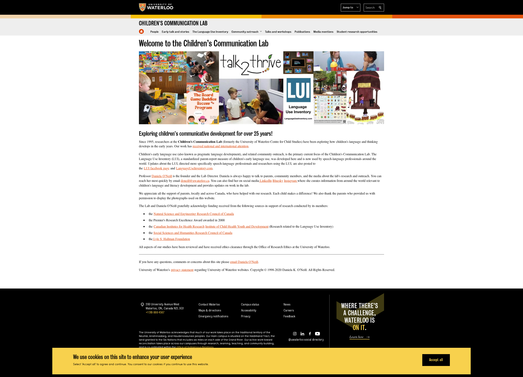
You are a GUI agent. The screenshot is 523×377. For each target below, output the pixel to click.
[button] (350, 7)
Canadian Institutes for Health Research (179, 226)
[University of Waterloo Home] (156, 7)
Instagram (290, 180)
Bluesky (278, 180)
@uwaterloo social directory (306, 339)
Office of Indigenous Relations (195, 347)
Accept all (436, 360)
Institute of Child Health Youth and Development (236, 226)
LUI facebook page (156, 168)
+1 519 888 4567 (155, 312)
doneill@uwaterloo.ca (195, 180)
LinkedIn (265, 180)
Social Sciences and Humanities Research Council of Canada (192, 232)
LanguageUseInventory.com (194, 168)
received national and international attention (220, 146)
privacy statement (182, 269)
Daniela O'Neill (162, 176)
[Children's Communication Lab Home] (141, 31)
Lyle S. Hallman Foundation (171, 239)
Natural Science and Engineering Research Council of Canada (194, 213)
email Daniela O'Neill (244, 262)
